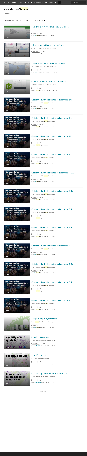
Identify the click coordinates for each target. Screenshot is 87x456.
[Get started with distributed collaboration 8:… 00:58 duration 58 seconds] (17, 195)
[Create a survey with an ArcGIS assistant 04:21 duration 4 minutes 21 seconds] (17, 86)
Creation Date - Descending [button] (16, 20)
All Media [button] (38, 20)
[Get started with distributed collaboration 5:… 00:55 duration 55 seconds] (17, 250)
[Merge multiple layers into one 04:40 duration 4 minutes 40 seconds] (17, 323)
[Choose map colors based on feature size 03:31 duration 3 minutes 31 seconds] (17, 378)
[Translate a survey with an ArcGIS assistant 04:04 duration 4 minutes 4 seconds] (17, 31)
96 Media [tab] (7, 13)
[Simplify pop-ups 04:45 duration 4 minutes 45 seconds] (17, 360)
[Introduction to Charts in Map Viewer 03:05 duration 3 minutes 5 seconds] (17, 49)
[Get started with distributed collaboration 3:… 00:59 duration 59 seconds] (17, 287)
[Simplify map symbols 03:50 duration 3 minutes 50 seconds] (17, 341)
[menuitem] (14, 2)
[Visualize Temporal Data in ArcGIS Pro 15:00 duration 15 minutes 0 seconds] (17, 68)
